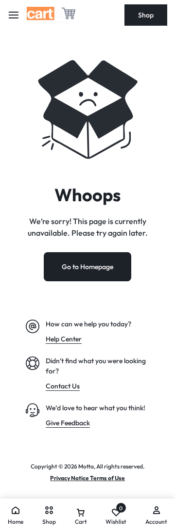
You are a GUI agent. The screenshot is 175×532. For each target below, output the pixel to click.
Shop (146, 15)
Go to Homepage (87, 266)
